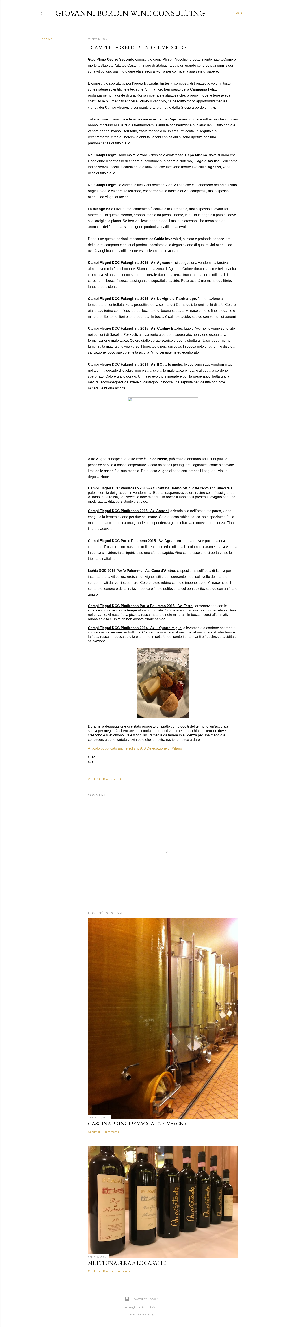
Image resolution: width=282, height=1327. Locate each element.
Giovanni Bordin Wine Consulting (130, 13)
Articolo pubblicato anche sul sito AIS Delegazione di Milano (135, 748)
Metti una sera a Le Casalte (127, 1262)
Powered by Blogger (145, 1298)
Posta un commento (116, 1271)
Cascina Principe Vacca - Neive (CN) (137, 1123)
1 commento (111, 1131)
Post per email (112, 779)
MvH (155, 1307)
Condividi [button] (46, 39)
